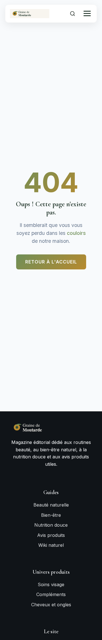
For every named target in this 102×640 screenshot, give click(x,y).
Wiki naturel (51, 545)
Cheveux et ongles (51, 604)
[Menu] (87, 13)
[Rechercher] (72, 13)
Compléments (51, 594)
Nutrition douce (51, 525)
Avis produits (51, 535)
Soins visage (51, 584)
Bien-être (51, 515)
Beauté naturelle (51, 505)
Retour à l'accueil (51, 262)
